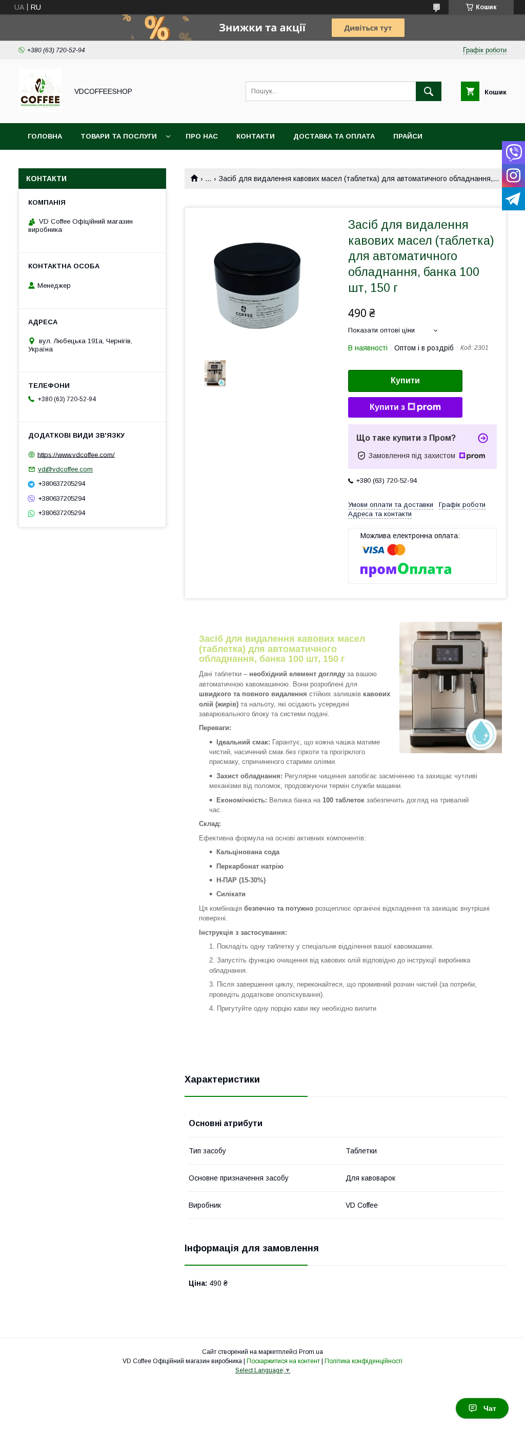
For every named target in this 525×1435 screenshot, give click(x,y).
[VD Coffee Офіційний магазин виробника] (40, 110)
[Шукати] (428, 91)
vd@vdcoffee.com (65, 469)
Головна (45, 136)
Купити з (387, 407)
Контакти (255, 136)
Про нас (202, 136)
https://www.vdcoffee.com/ (76, 454)
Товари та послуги (118, 136)
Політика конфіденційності (363, 1361)
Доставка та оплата (334, 136)
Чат (489, 1408)
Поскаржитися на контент (283, 1361)
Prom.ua (311, 1351)
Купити (405, 380)
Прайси (407, 136)
